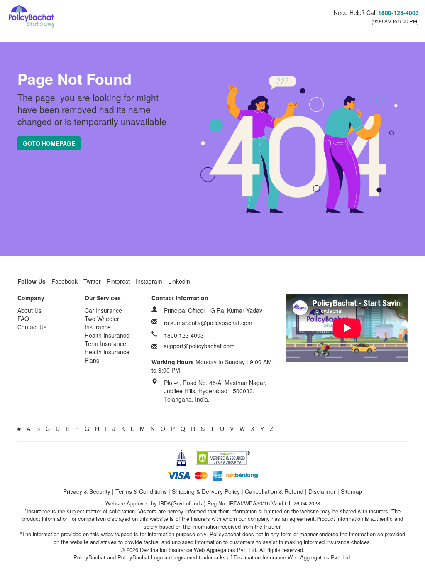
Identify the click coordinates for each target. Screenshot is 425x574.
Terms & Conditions (141, 491)
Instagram (149, 281)
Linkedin (179, 281)
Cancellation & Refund (274, 491)
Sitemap (351, 491)
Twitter (92, 281)
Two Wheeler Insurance (102, 322)
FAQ (23, 318)
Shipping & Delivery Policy (206, 491)
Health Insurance (107, 335)
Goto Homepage (49, 143)
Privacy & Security (86, 491)
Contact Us (31, 327)
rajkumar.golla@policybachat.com (208, 323)
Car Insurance (103, 310)
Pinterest (118, 281)
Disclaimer (322, 491)
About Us (29, 310)
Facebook (64, 281)
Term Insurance (105, 343)
